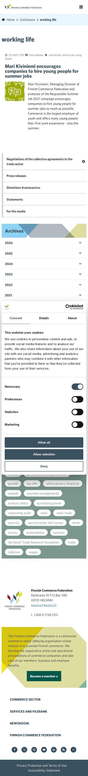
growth (13, 483)
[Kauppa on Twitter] (24, 750)
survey (12, 532)
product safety (18, 503)
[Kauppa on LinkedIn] (54, 750)
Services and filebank (28, 711)
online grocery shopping (62, 483)
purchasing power (49, 503)
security (13, 522)
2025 (8, 253)
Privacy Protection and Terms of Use (42, 765)
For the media (16, 211)
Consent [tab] (16, 318)
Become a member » (44, 676)
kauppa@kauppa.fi (43, 605)
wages (33, 552)
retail (43, 513)
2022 (8, 285)
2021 (8, 295)
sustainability (35, 532)
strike (76, 522)
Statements (15, 199)
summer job (68, 54)
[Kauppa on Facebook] (14, 750)
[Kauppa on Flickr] (73, 750)
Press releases (36, 54)
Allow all (44, 442)
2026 (8, 243)
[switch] (77, 399)
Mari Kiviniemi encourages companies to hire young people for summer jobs (42, 71)
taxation (58, 532)
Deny (44, 466)
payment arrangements (43, 493)
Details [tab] (44, 318)
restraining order (19, 513)
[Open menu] (81, 7)
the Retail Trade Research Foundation (33, 542)
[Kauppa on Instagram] (34, 750)
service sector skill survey (45, 522)
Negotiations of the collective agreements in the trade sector (39, 161)
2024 (9, 264)
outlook (13, 493)
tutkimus (14, 552)
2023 (8, 274)
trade (72, 542)
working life (55, 54)
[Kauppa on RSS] (64, 750)
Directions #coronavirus (23, 187)
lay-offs (32, 483)
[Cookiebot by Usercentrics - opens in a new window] (65, 307)
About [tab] (72, 318)
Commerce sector (25, 699)
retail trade (64, 513)
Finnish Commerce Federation (35, 735)
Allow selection (44, 454)
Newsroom (19, 723)
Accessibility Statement (44, 770)
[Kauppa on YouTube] (44, 750)
